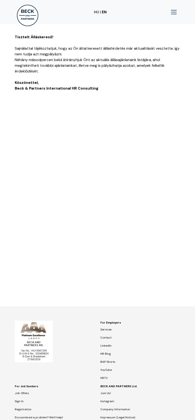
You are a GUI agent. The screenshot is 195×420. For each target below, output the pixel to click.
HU (96, 12)
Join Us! (105, 393)
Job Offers (22, 393)
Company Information (115, 409)
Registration (23, 409)
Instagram (107, 401)
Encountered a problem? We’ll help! (39, 417)
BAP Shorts (107, 362)
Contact (106, 337)
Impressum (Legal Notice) (117, 417)
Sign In (19, 401)
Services (106, 329)
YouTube (106, 370)
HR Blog (105, 354)
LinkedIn (106, 346)
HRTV (104, 378)
